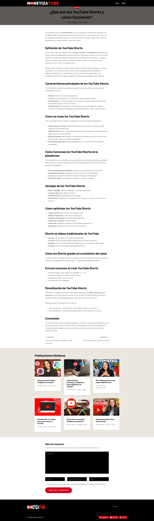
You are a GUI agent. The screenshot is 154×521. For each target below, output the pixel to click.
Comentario (50, 453)
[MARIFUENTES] (43, 3)
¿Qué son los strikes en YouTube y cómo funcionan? (58, 340)
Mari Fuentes (73, 22)
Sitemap (115, 506)
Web (91, 479)
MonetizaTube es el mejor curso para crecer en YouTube (46, 421)
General (77, 7)
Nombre (49, 479)
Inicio (117, 3)
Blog (123, 3)
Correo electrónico (74, 479)
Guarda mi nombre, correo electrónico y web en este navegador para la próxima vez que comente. (76, 484)
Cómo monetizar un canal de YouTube (96, 339)
